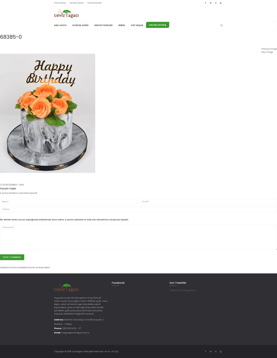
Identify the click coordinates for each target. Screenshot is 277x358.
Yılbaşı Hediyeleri (94, 3)
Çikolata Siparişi (77, 3)
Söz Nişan (137, 25)
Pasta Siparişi (60, 3)
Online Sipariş (157, 25)
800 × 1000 (18, 184)
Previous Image (269, 48)
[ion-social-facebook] (205, 3)
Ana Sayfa (60, 25)
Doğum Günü (80, 25)
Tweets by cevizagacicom (183, 290)
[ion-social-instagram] (216, 3)
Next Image (267, 52)
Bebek (121, 25)
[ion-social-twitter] (210, 3)
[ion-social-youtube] (221, 3)
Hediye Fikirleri (103, 25)
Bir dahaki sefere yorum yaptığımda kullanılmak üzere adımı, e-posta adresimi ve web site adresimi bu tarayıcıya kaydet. (64, 219)
